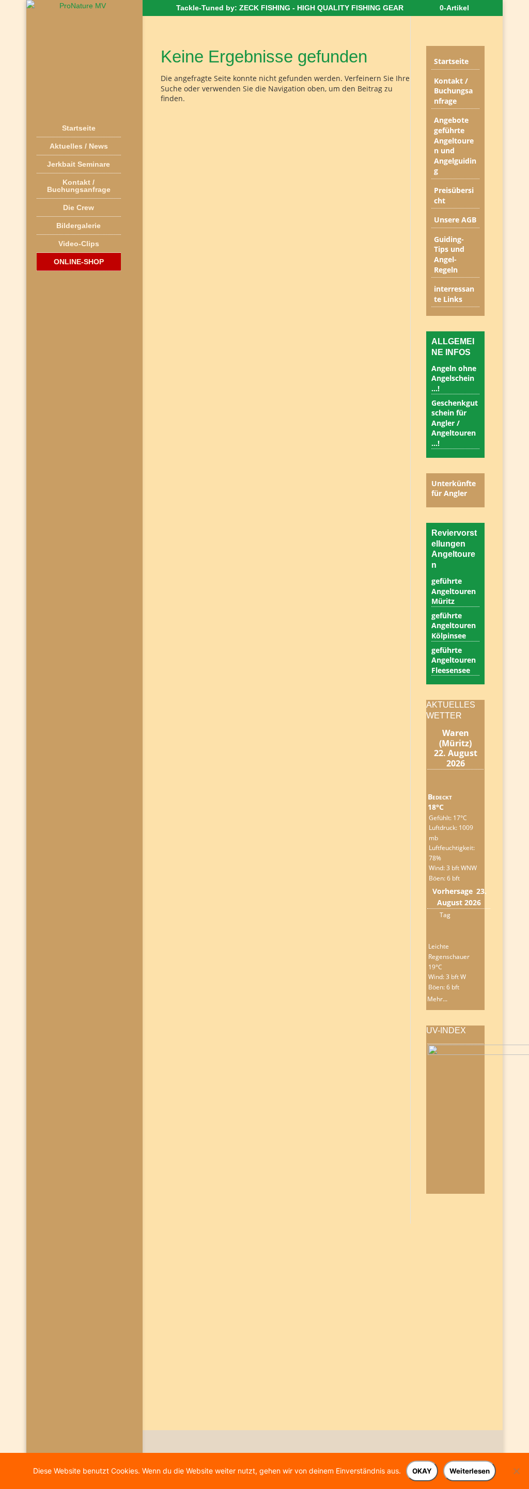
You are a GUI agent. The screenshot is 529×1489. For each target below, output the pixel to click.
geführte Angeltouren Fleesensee (453, 660)
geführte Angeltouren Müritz (453, 591)
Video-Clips (78, 243)
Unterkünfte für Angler (453, 488)
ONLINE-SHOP (79, 262)
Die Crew (78, 207)
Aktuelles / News (79, 146)
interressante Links (454, 294)
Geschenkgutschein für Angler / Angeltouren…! (454, 423)
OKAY (422, 1471)
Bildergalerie (78, 225)
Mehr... (437, 997)
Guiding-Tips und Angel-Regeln (449, 254)
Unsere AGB (455, 220)
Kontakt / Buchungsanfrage (79, 186)
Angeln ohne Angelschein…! (453, 378)
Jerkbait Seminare (78, 164)
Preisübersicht (454, 195)
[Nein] (516, 1471)
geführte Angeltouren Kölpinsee (453, 626)
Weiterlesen (469, 1471)
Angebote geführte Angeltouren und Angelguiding (455, 145)
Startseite (79, 128)
